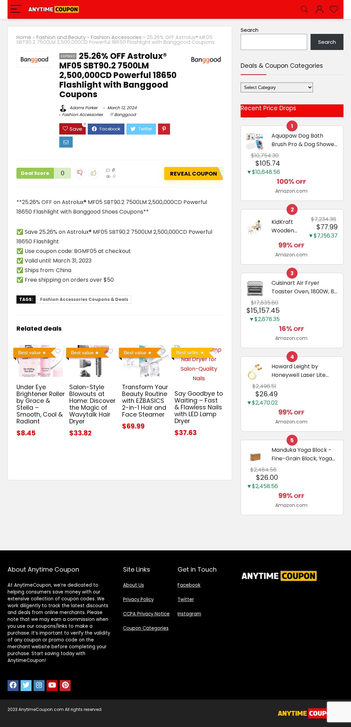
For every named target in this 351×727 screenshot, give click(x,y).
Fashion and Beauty (61, 37)
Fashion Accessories (116, 37)
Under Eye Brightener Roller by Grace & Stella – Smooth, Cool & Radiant (40, 404)
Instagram (189, 614)
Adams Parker (83, 108)
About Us (133, 585)
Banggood (125, 114)
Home (23, 37)
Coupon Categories (146, 628)
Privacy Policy (138, 599)
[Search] (304, 9)
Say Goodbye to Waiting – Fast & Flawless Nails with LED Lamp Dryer (198, 407)
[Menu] (16, 9)
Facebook (189, 585)
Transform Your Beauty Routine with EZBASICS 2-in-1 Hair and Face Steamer (145, 401)
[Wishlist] (334, 9)
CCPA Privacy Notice (146, 614)
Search (249, 30)
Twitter (186, 599)
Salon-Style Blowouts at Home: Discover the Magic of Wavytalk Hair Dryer (92, 404)
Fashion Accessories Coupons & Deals (84, 299)
